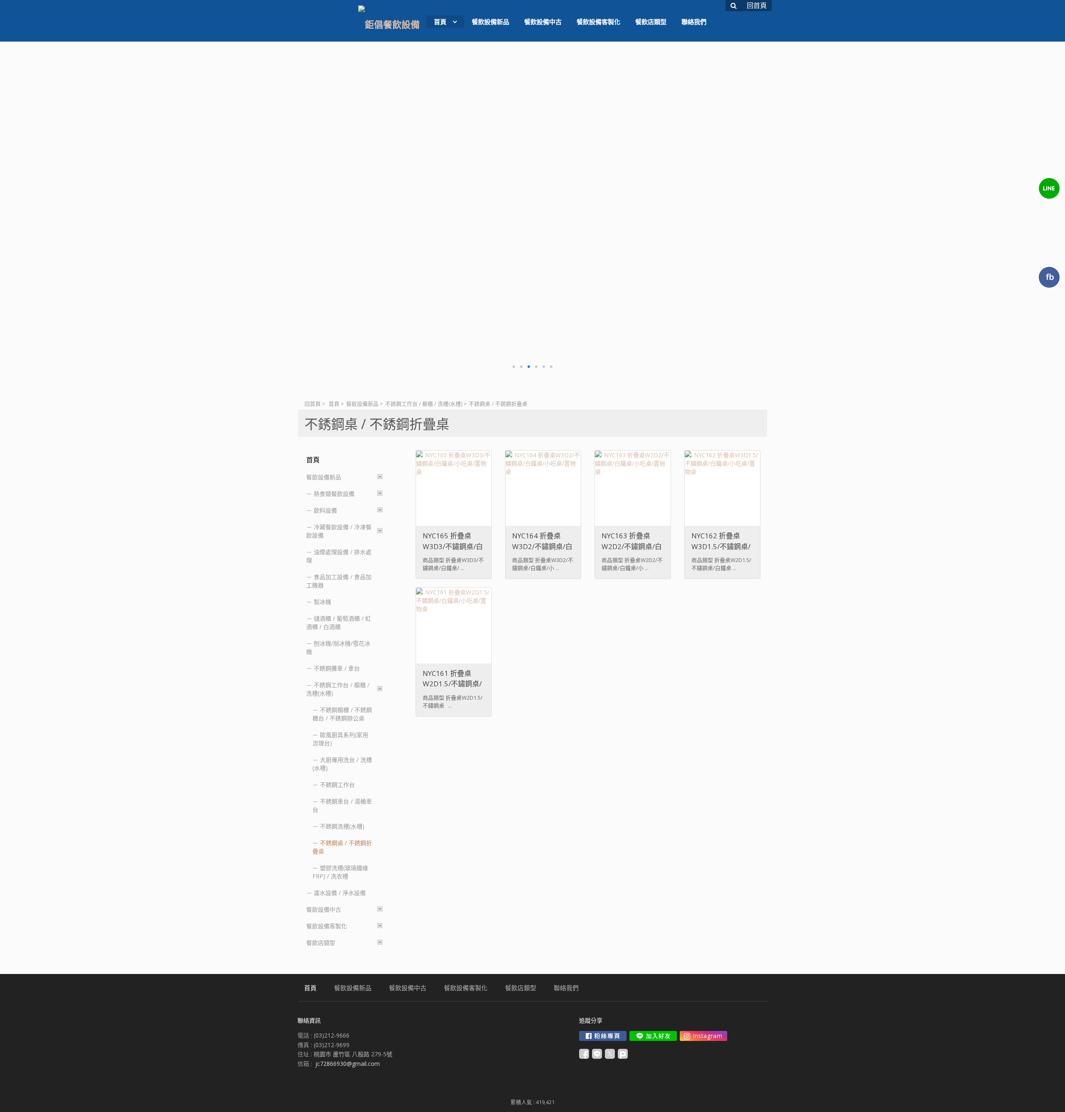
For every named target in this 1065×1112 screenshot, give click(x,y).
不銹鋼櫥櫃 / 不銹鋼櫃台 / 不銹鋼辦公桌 (342, 714)
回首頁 (313, 403)
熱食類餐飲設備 (334, 494)
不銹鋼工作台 (337, 785)
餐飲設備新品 (362, 403)
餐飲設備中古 (323, 909)
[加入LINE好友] (653, 1036)
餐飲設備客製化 (326, 926)
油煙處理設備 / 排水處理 (339, 556)
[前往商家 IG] (703, 1036)
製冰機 (322, 602)
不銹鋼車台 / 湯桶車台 (342, 805)
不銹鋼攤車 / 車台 (337, 668)
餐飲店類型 (320, 943)
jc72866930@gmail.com (347, 1064)
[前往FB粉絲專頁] (603, 1036)
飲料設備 (325, 510)
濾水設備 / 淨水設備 (340, 893)
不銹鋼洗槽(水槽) (342, 826)
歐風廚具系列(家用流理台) (340, 739)
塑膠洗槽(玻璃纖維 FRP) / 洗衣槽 (340, 872)
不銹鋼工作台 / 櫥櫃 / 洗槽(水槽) (423, 403)
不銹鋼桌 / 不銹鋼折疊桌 (342, 847)
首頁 (334, 403)
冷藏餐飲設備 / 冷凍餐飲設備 (339, 531)
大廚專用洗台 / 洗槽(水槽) (342, 764)
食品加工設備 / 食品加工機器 (339, 581)
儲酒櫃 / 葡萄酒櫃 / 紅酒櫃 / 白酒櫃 (338, 622)
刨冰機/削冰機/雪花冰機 (338, 647)
